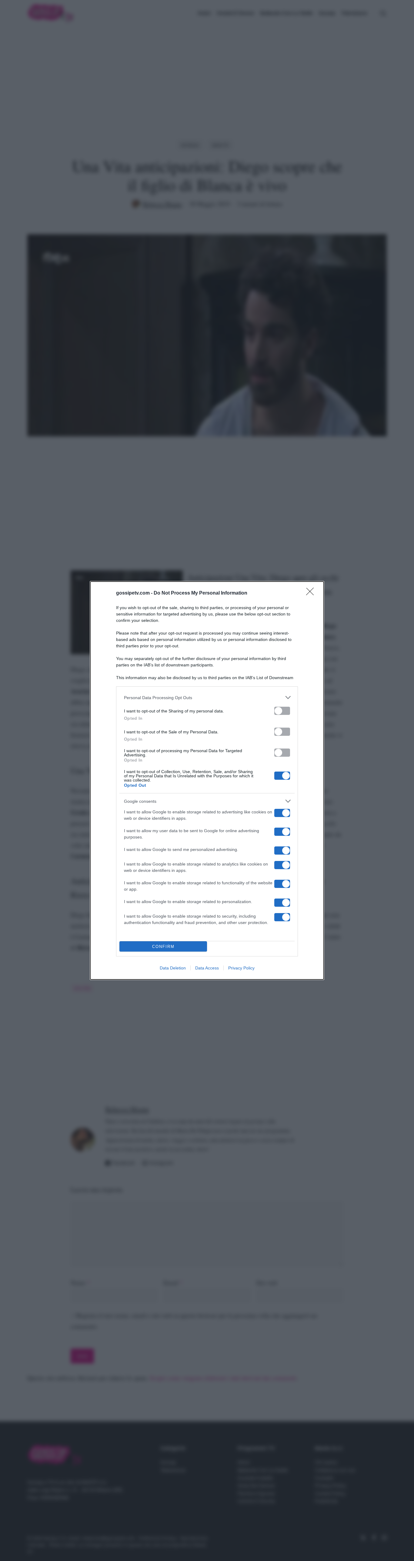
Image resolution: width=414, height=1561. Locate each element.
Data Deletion (173, 968)
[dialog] (207, 780)
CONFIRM (163, 946)
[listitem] (207, 697)
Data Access (207, 968)
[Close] (312, 593)
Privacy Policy (241, 968)
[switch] (282, 711)
